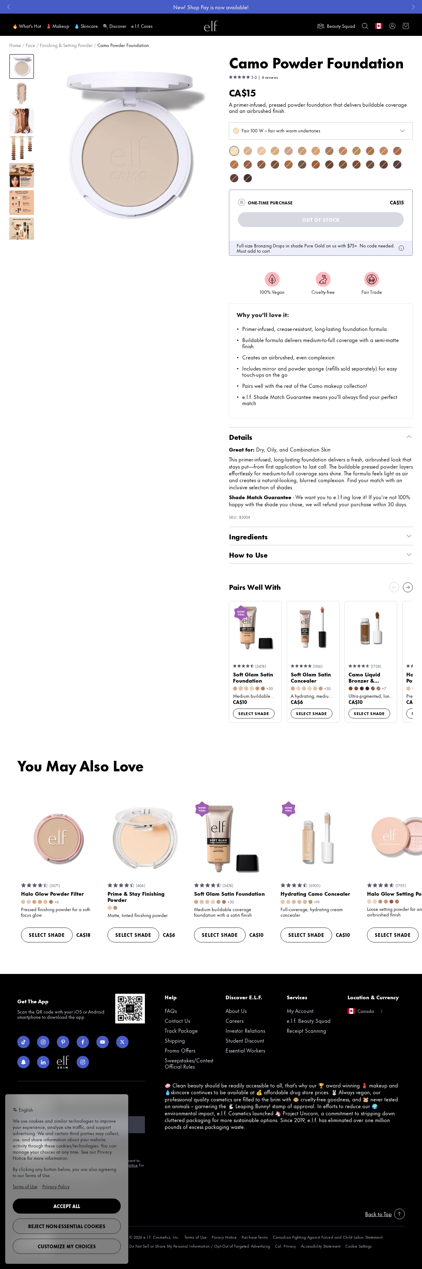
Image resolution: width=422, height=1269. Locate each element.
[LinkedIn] (43, 1062)
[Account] (392, 26)
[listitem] (234, 151)
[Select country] (378, 26)
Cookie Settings (358, 1246)
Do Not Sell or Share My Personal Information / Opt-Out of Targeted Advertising (199, 1246)
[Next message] (413, 7)
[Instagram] (43, 1042)
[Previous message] (8, 7)
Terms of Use (195, 1237)
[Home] (211, 26)
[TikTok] (23, 1042)
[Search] (365, 26)
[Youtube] (102, 1042)
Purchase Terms (255, 1237)
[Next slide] (408, 587)
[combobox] (321, 130)
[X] (122, 1042)
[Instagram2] (83, 1062)
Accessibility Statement (320, 1246)
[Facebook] (83, 1042)
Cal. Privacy (285, 1246)
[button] (129, 145)
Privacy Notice (224, 1237)
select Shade (253, 713)
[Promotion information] (401, 248)
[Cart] (406, 26)
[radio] (241, 202)
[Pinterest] (63, 1042)
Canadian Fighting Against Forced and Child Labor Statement (327, 1237)
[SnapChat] (23, 1062)
